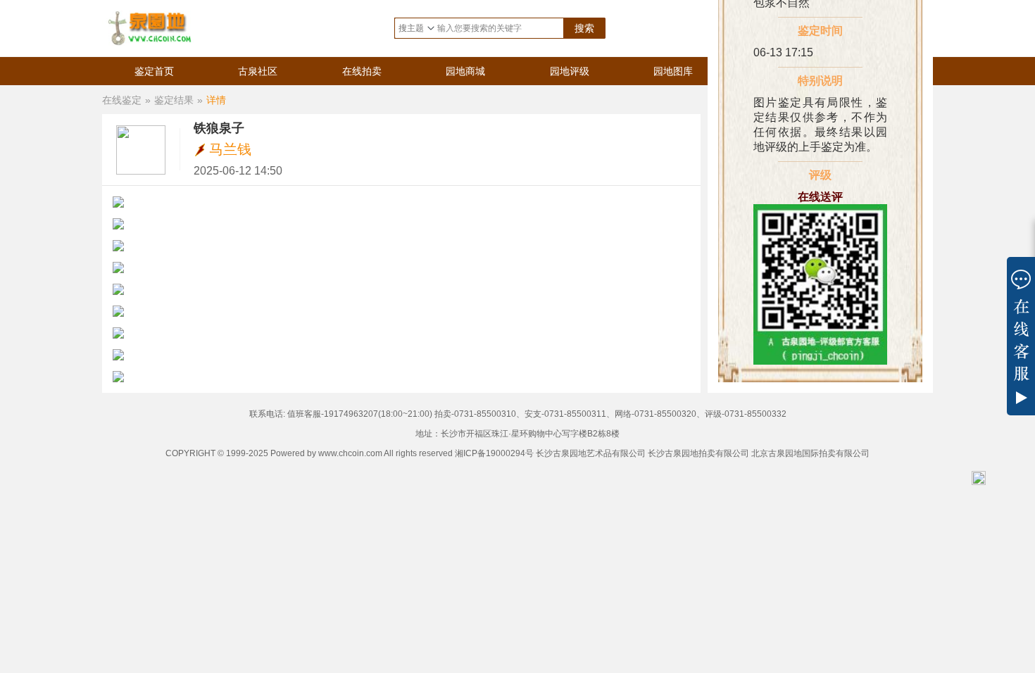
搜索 (584, 28)
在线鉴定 (122, 100)
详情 (216, 100)
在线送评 (820, 197)
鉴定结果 (174, 100)
